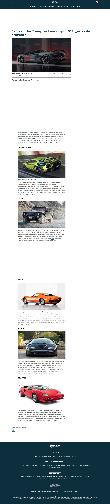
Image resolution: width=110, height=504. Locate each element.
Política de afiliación (82, 476)
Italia (51, 465)
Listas (13, 430)
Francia (28, 465)
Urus (52, 238)
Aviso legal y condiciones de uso (30, 476)
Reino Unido (79, 465)
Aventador (39, 182)
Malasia (63, 465)
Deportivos (42, 6)
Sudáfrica (52, 467)
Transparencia (70, 476)
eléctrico (51, 6)
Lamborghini (21, 132)
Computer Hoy (57, 491)
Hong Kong (41, 465)
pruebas (60, 6)
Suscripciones (52, 478)
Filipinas (22, 465)
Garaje (44, 456)
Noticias (68, 456)
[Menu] (13, 2)
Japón (57, 465)
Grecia (34, 465)
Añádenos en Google (61, 73)
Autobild (33, 491)
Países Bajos (70, 465)
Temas (74, 456)
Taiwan (59, 467)
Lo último (33, 6)
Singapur (86, 465)
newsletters (75, 6)
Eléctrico (50, 456)
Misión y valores (42, 478)
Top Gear (76, 491)
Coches (66, 6)
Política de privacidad (46, 476)
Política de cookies (59, 476)
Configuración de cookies (65, 478)
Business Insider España (44, 491)
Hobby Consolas (67, 491)
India (47, 465)
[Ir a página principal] (55, 2)
